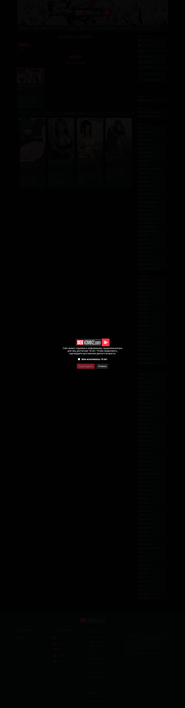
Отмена (102, 366)
